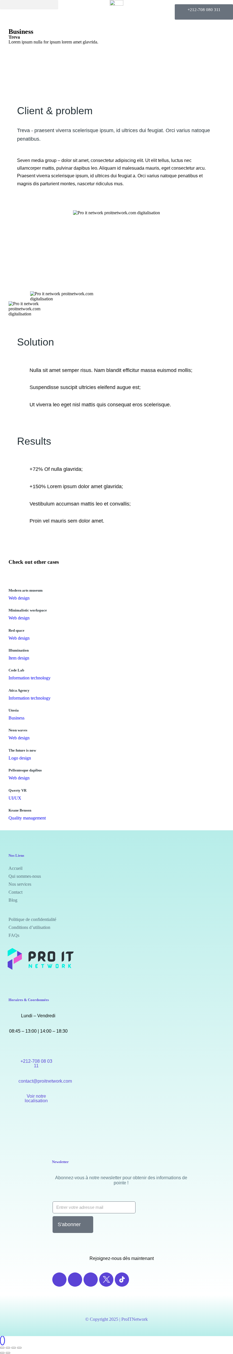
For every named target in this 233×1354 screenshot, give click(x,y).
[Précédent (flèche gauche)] (2, 1353)
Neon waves (18, 730)
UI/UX (15, 798)
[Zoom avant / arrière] (19, 1348)
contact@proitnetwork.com (45, 1081)
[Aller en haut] (2, 1340)
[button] (29, 4)
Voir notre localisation (36, 1098)
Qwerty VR (17, 790)
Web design (19, 598)
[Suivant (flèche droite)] (8, 1353)
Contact (15, 892)
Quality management (27, 818)
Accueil (15, 868)
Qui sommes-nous (25, 876)
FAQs (14, 935)
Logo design (20, 758)
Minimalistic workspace (28, 610)
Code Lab (16, 670)
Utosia (14, 710)
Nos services (20, 884)
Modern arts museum (26, 590)
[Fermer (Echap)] (2, 1348)
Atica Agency (19, 690)
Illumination (19, 650)
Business (21, 31)
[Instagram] (75, 1279)
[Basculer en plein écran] (13, 1348)
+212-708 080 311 (204, 9)
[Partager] (8, 1348)
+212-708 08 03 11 (36, 1063)
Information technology (30, 677)
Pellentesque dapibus (25, 770)
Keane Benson (20, 810)
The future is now (22, 750)
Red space (16, 630)
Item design (19, 658)
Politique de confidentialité (32, 919)
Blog (13, 900)
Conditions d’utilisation (29, 927)
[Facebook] (59, 1279)
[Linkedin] (91, 1279)
